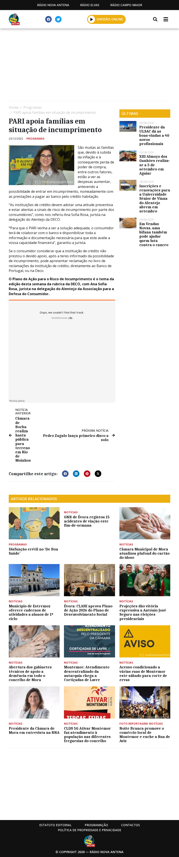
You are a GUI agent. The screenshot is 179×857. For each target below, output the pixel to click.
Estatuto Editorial (55, 825)
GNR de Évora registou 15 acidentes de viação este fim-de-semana (87, 521)
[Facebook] (48, 19)
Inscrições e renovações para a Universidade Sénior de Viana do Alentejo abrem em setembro (154, 198)
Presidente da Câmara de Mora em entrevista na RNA (34, 730)
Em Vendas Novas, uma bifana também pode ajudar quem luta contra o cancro (153, 234)
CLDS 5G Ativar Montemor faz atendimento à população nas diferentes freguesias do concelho (87, 734)
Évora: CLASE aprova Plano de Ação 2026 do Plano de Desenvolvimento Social (88, 610)
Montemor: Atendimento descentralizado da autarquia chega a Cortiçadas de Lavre (86, 673)
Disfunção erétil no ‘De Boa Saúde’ (33, 551)
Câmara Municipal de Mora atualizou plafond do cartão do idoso (144, 553)
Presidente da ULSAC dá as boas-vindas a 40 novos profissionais (154, 135)
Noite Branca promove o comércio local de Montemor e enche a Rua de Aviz (144, 734)
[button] (91, 19)
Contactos (130, 825)
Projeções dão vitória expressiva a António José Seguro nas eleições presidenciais (142, 612)
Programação (96, 825)
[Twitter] (58, 19)
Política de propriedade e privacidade (89, 830)
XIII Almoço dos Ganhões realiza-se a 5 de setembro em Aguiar (154, 164)
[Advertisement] (89, 65)
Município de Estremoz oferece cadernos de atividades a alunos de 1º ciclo (31, 612)
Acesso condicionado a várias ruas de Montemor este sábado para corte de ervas (143, 673)
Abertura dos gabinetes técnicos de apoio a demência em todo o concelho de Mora (30, 673)
